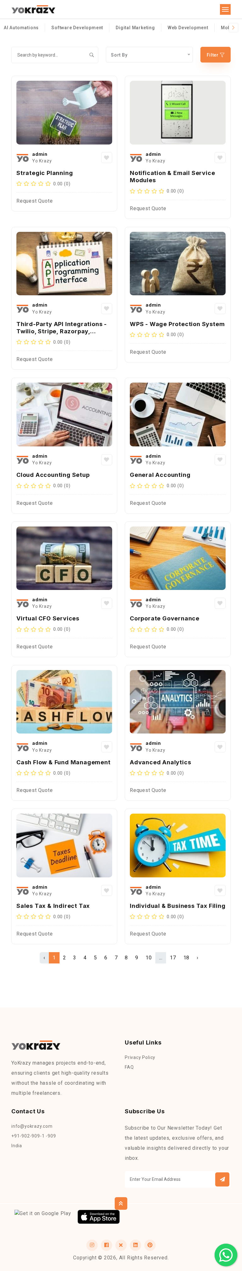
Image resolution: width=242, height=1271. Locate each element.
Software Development (77, 27)
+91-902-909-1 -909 (33, 1135)
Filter (213, 54)
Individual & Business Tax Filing (178, 906)
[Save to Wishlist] (106, 157)
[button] (222, 1179)
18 (186, 958)
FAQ (129, 1067)
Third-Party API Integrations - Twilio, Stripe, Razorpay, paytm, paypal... (61, 331)
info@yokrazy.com (32, 1126)
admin (40, 154)
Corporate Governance (164, 618)
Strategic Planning (44, 173)
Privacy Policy (140, 1057)
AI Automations (21, 27)
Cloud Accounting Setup (53, 475)
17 (173, 958)
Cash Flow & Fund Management (63, 762)
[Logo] (33, 9)
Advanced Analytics (160, 762)
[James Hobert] (22, 157)
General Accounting (160, 475)
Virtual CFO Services (47, 618)
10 (149, 958)
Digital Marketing (135, 27)
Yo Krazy (42, 160)
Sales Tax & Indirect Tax (53, 906)
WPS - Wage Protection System (177, 324)
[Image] (64, 113)
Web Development (188, 27)
